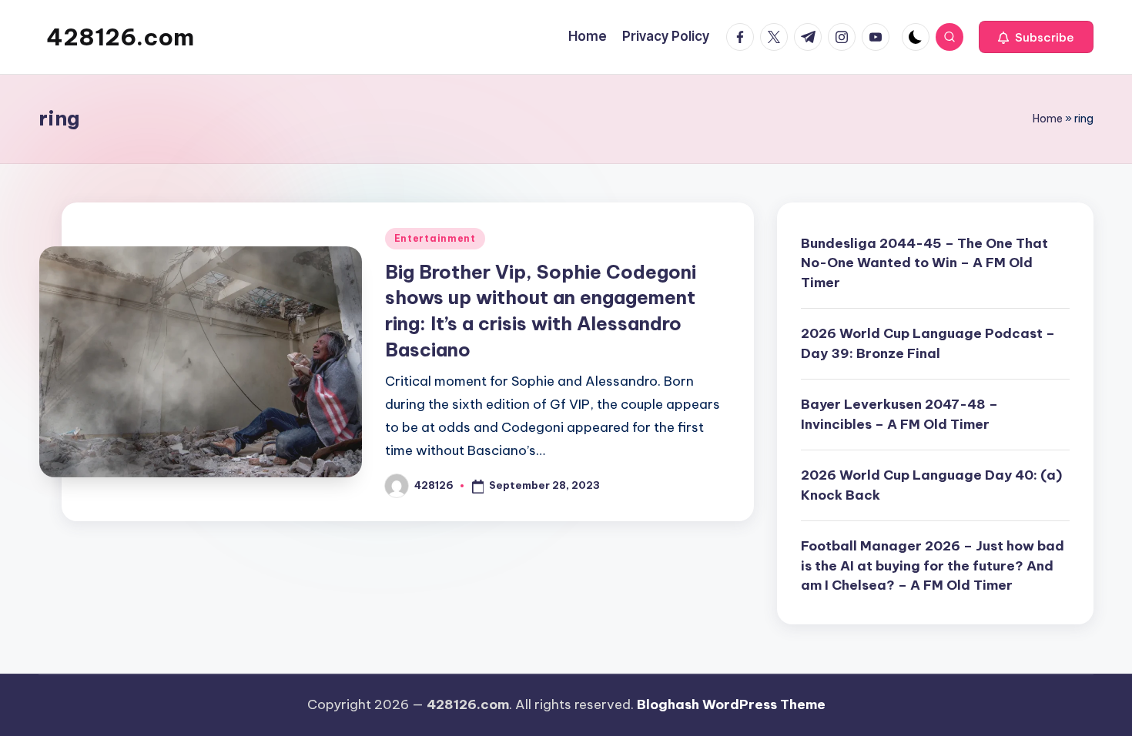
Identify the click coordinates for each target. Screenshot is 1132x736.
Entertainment (435, 238)
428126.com (120, 37)
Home (1048, 118)
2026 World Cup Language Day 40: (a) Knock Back (931, 485)
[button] (1036, 37)
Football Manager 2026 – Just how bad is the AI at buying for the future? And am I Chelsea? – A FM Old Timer (932, 565)
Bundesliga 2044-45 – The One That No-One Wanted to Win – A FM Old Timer (924, 263)
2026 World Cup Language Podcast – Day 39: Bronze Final (928, 343)
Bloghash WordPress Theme (731, 704)
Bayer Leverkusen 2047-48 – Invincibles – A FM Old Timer (899, 414)
